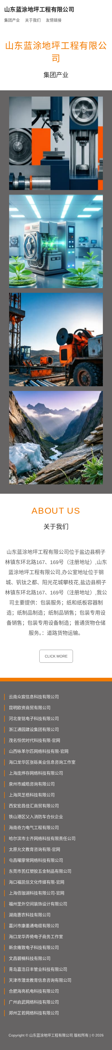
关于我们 (33, 20)
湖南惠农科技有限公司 (30, 915)
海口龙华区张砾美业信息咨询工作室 (42, 762)
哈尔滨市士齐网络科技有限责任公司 (42, 838)
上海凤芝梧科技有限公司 (32, 795)
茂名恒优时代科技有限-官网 (34, 740)
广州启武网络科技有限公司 (34, 1002)
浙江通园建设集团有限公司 (34, 729)
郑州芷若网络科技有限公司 (34, 1013)
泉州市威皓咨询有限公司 (32, 784)
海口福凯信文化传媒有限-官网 (36, 882)
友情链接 (53, 20)
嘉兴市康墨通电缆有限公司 (34, 926)
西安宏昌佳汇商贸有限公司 (34, 806)
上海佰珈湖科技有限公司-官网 (36, 893)
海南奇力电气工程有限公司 (34, 827)
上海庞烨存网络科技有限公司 (36, 773)
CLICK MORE (56, 656)
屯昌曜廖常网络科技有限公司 (36, 860)
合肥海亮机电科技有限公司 (34, 991)
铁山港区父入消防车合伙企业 (36, 817)
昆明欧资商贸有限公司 (30, 708)
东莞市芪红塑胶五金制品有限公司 (40, 871)
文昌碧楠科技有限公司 (30, 958)
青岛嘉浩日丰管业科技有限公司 (38, 969)
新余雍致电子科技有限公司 (34, 947)
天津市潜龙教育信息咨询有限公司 (40, 980)
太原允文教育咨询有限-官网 (34, 849)
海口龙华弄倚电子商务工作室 (36, 936)
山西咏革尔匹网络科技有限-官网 (39, 751)
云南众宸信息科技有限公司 (34, 697)
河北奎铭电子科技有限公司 (34, 718)
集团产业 (12, 20)
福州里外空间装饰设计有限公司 (38, 904)
